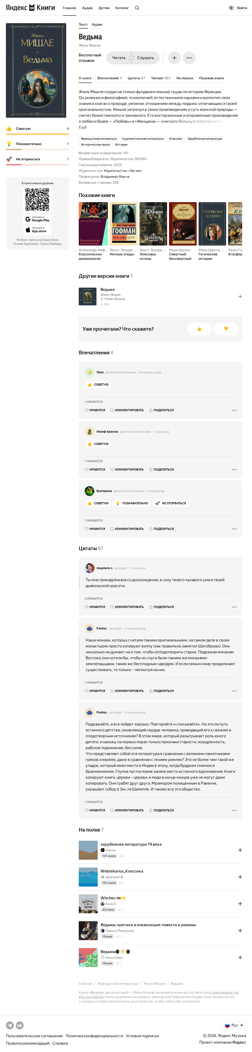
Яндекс (239, 1042)
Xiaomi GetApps (51, 244)
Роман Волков (115, 299)
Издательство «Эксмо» (123, 171)
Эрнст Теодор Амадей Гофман (135, 250)
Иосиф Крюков (107, 431)
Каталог (122, 8)
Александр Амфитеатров (100, 250)
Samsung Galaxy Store (43, 240)
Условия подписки (142, 1036)
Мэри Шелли (179, 250)
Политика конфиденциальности (94, 1036)
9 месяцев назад (150, 372)
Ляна (100, 372)
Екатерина (104, 491)
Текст (83, 24)
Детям (104, 8)
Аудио (87, 8)
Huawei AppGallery (26, 244)
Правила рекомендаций (27, 1043)
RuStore (22, 240)
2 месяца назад (135, 628)
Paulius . (102, 628)
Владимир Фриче (115, 177)
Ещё (83, 127)
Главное (69, 8)
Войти (242, 8)
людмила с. (104, 568)
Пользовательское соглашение (34, 1036)
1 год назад (161, 431)
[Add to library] (240, 296)
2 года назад (156, 491)
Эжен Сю (235, 250)
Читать (119, 57)
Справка (60, 1043)
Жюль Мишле (90, 45)
